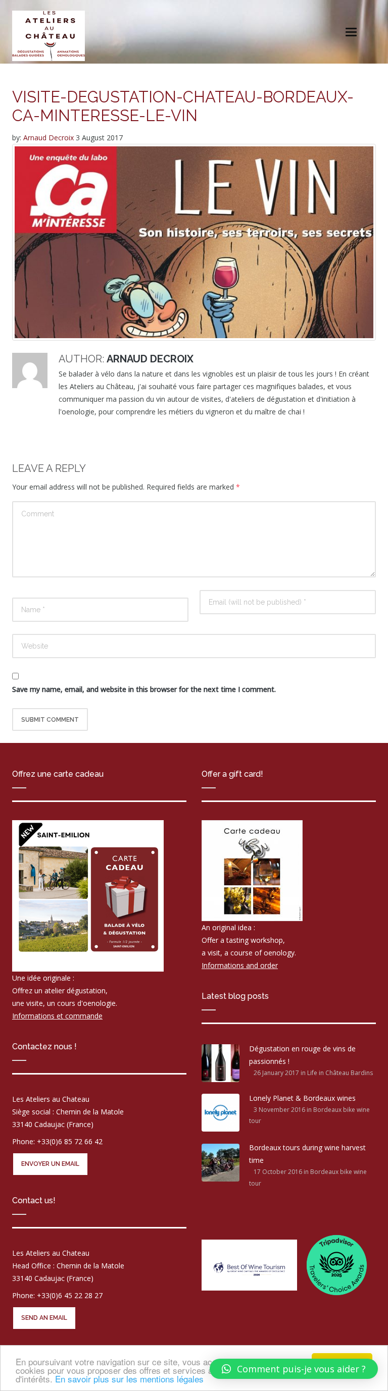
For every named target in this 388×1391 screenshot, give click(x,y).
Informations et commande (57, 1016)
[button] (294, 1369)
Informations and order (240, 965)
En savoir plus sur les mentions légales (129, 1378)
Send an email (44, 1317)
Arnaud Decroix (49, 137)
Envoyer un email (50, 1163)
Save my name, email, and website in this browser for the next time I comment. (144, 689)
